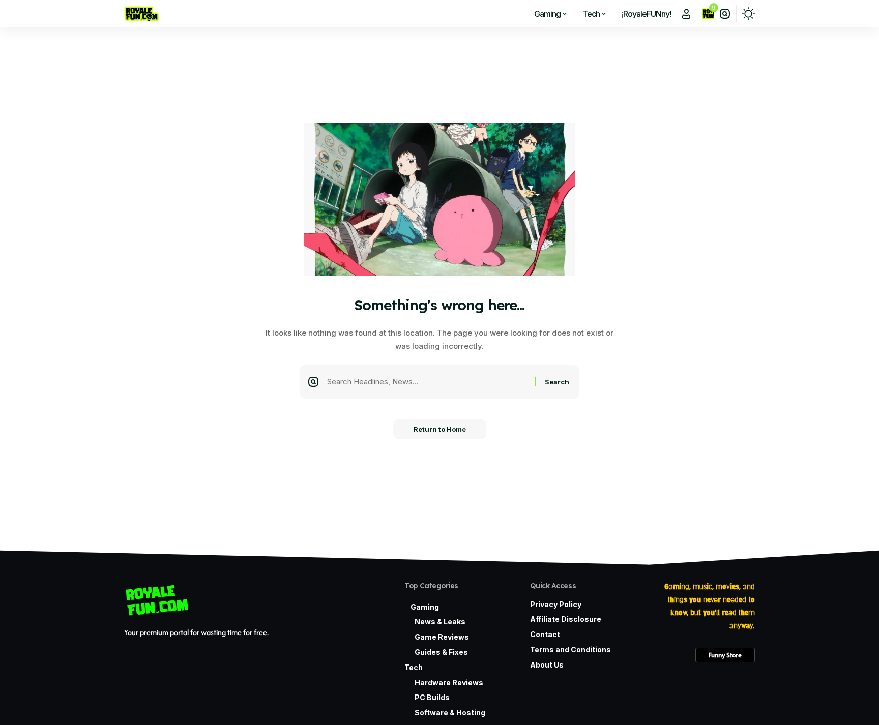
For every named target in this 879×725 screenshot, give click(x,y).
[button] (686, 14)
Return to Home (440, 429)
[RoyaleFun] (142, 14)
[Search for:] (427, 382)
